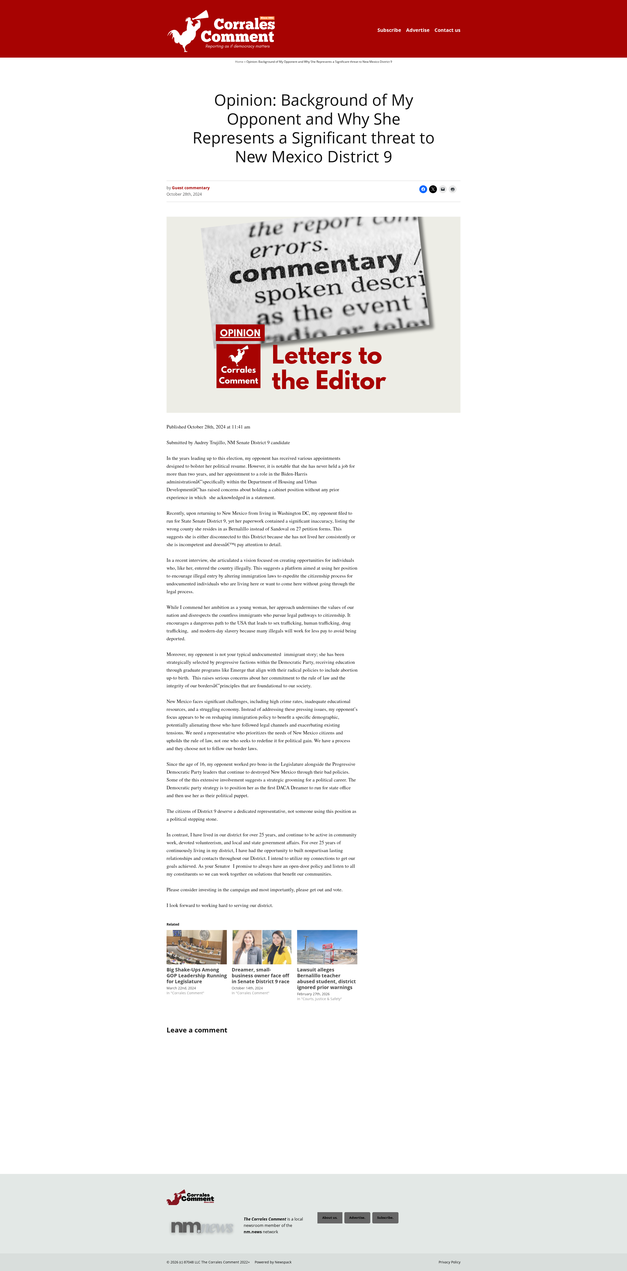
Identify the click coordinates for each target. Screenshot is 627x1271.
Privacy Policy (449, 1262)
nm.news (253, 1231)
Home (239, 62)
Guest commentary (191, 187)
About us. (330, 1217)
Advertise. (357, 1217)
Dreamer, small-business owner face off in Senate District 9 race (260, 975)
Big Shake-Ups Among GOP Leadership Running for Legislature (197, 975)
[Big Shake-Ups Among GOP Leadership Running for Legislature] (197, 947)
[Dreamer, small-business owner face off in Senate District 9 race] (262, 947)
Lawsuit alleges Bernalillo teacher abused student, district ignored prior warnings (326, 978)
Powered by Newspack (273, 1262)
